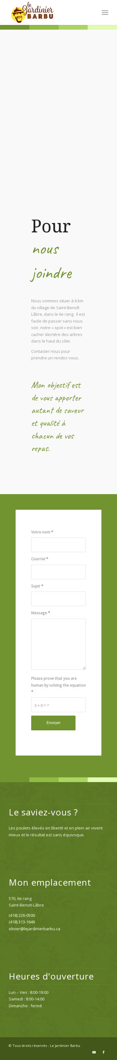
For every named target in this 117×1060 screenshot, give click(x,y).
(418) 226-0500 (22, 915)
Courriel (39, 559)
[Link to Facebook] (103, 1052)
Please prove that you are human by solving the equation (58, 685)
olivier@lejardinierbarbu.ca (34, 928)
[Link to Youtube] (94, 1052)
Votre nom (42, 532)
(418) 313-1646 (22, 922)
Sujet (37, 586)
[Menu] (105, 12)
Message (40, 612)
